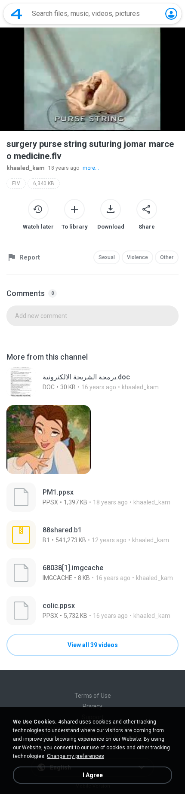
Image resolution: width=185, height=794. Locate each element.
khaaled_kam (25, 168)
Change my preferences (75, 756)
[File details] (92, 382)
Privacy (92, 706)
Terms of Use (92, 695)
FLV (16, 183)
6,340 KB (43, 183)
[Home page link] (16, 13)
